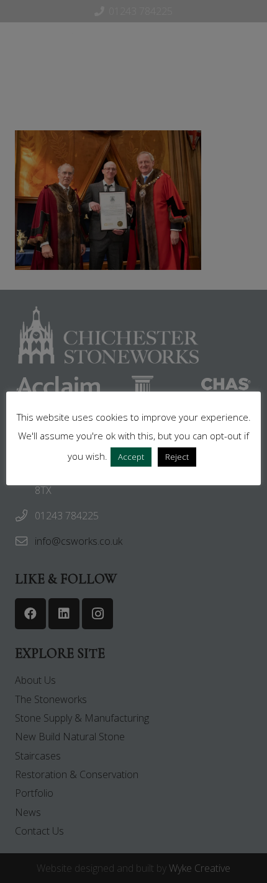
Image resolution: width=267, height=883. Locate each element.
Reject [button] (177, 456)
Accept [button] (131, 456)
